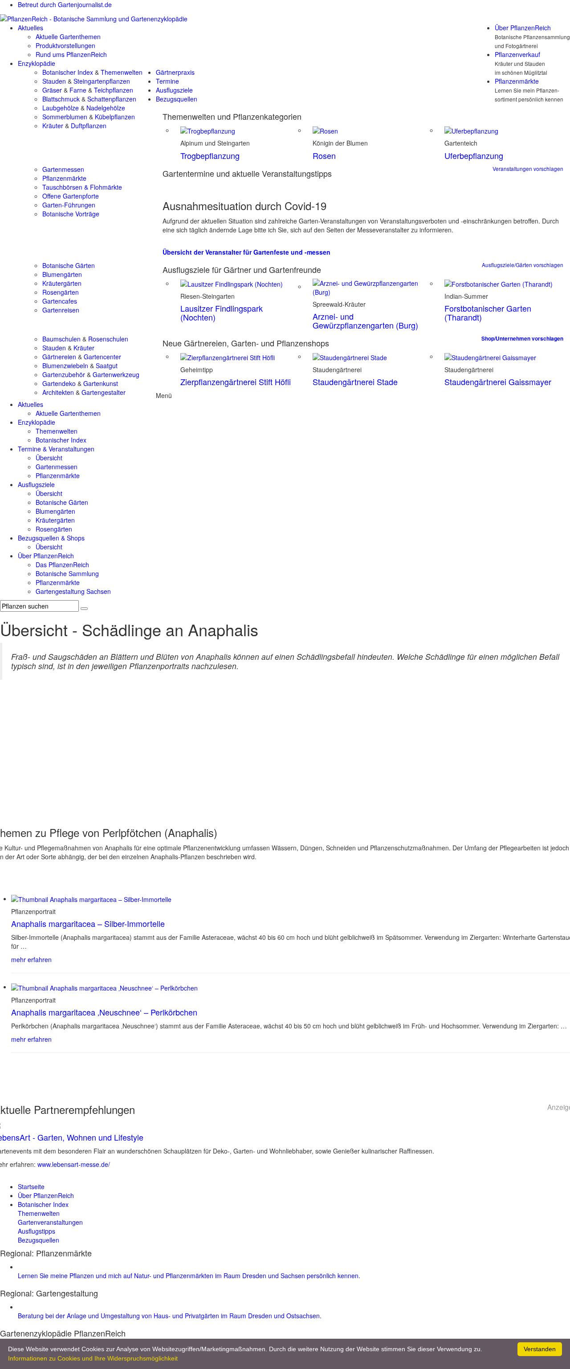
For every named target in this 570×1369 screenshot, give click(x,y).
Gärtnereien (59, 356)
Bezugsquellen (176, 98)
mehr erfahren (31, 959)
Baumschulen (61, 338)
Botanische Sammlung (67, 573)
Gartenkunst (100, 383)
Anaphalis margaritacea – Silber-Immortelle (88, 923)
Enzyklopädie (36, 63)
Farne (77, 89)
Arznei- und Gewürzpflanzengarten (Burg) (365, 320)
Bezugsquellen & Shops (51, 537)
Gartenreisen (60, 309)
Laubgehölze (60, 107)
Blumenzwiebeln (65, 365)
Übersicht (49, 457)
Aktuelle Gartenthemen (68, 36)
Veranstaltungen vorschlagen (528, 168)
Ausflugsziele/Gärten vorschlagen (522, 264)
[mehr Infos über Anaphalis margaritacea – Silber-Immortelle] (91, 898)
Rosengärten (60, 292)
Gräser (52, 89)
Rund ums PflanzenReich (71, 54)
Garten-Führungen (68, 204)
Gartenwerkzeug (116, 374)
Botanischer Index (67, 72)
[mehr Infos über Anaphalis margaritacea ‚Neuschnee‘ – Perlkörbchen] (104, 986)
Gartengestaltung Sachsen (73, 591)
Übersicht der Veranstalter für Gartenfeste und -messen (246, 252)
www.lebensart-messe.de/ (73, 1164)
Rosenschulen (108, 338)
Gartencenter (102, 356)
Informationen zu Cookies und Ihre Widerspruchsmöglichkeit (93, 1358)
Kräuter (52, 125)
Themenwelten (121, 72)
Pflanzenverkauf (517, 54)
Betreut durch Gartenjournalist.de (65, 4)
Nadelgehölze (105, 107)
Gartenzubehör (63, 374)
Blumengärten (62, 274)
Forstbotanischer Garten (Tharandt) (487, 312)
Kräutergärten (61, 283)
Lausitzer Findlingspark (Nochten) (221, 312)
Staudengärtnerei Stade (355, 381)
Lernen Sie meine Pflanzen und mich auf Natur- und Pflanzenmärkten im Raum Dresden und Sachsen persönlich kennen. (189, 1275)
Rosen (324, 155)
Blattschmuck (61, 98)
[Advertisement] (285, 755)
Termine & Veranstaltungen (56, 448)
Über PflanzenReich (523, 27)
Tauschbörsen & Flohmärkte (82, 187)
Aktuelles (30, 27)
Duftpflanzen (88, 125)
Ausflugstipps (36, 1231)
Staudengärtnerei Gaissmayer (497, 381)
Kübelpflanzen (115, 116)
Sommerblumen (64, 116)
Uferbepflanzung (473, 155)
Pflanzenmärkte (517, 81)
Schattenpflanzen (111, 98)
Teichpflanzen (113, 89)
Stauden (54, 81)
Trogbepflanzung (210, 155)
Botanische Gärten (68, 265)
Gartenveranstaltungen (50, 1222)
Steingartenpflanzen (101, 81)
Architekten (58, 392)
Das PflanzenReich (62, 564)
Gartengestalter (103, 392)
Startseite (31, 1186)
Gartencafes (59, 301)
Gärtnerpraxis (175, 72)
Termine (167, 81)
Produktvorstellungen (65, 45)
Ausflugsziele (174, 89)
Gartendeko (59, 383)
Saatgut (107, 365)
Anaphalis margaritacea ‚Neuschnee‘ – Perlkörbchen (104, 1012)
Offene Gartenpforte (70, 195)
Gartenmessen (63, 169)
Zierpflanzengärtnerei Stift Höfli (235, 381)
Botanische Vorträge (70, 213)
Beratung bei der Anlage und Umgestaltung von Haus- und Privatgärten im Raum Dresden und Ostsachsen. (170, 1315)
